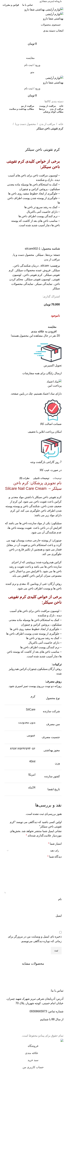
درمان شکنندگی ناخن (26, 265)
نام (60, 899)
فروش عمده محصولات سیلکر (33, 270)
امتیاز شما (55, 843)
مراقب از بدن (47, 123)
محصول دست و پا (25, 123)
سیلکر (39, 254)
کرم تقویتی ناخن (32, 274)
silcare (45, 265)
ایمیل (59, 915)
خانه (60, 123)
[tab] (57, 478)
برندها (49, 254)
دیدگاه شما (54, 856)
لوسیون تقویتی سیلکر (37, 279)
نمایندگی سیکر (43, 283)
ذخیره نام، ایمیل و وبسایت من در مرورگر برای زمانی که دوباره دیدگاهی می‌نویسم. (35, 939)
